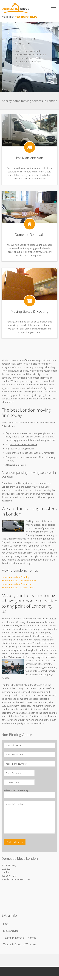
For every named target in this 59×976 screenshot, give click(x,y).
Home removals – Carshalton (16, 584)
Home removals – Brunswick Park (19, 580)
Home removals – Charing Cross (18, 587)
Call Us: (19, 17)
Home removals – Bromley (15, 577)
